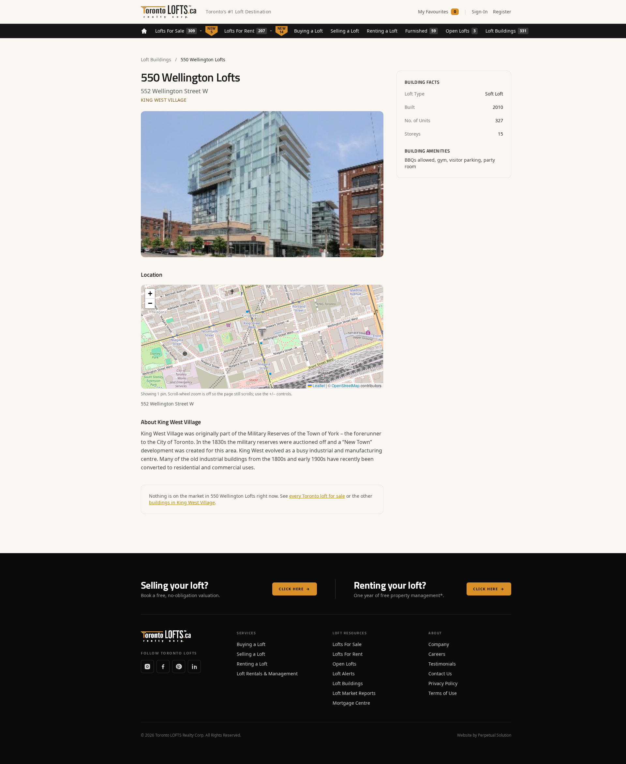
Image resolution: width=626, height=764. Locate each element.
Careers (436, 654)
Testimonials (442, 664)
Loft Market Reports (354, 693)
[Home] (144, 31)
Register (502, 11)
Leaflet (318, 385)
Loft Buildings (506, 31)
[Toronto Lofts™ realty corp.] (169, 11)
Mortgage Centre (351, 703)
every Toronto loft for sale (317, 496)
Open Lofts (461, 31)
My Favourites (437, 11)
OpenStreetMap (346, 385)
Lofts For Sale (175, 31)
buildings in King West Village (182, 502)
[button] (150, 294)
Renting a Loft (382, 31)
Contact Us (440, 673)
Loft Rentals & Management (267, 673)
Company (438, 644)
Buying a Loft (308, 31)
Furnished (420, 31)
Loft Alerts (344, 673)
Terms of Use (442, 693)
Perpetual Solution (494, 735)
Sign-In (480, 11)
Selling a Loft (345, 31)
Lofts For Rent (244, 31)
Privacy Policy (442, 683)
